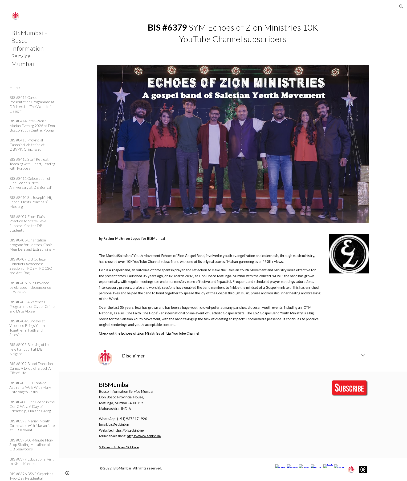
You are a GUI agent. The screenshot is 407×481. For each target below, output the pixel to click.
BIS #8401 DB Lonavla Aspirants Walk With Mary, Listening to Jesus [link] (30, 387)
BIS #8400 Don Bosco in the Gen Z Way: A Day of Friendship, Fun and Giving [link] (32, 406)
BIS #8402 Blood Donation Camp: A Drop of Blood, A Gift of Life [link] (31, 368)
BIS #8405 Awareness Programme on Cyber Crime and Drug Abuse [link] (32, 306)
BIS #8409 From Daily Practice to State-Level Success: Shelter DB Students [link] (28, 223)
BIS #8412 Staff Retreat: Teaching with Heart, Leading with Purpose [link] (32, 164)
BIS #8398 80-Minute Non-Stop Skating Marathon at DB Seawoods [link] (31, 444)
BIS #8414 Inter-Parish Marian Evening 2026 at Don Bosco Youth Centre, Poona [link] (32, 125)
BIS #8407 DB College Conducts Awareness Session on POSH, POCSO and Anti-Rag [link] (30, 266)
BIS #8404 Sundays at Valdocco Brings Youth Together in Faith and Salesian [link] (27, 328)
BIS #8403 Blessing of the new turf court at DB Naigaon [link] (29, 349)
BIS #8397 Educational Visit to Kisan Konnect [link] (31, 461)
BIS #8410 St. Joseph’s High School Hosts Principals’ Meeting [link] (31, 202)
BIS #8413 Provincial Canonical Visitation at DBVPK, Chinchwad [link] (27, 144)
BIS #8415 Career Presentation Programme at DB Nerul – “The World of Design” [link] (31, 104)
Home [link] (14, 87)
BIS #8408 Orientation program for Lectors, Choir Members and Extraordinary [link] (32, 244)
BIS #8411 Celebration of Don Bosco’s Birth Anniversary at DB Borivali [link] (30, 183)
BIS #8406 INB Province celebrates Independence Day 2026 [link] (30, 287)
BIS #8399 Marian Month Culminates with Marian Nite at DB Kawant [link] (32, 425)
